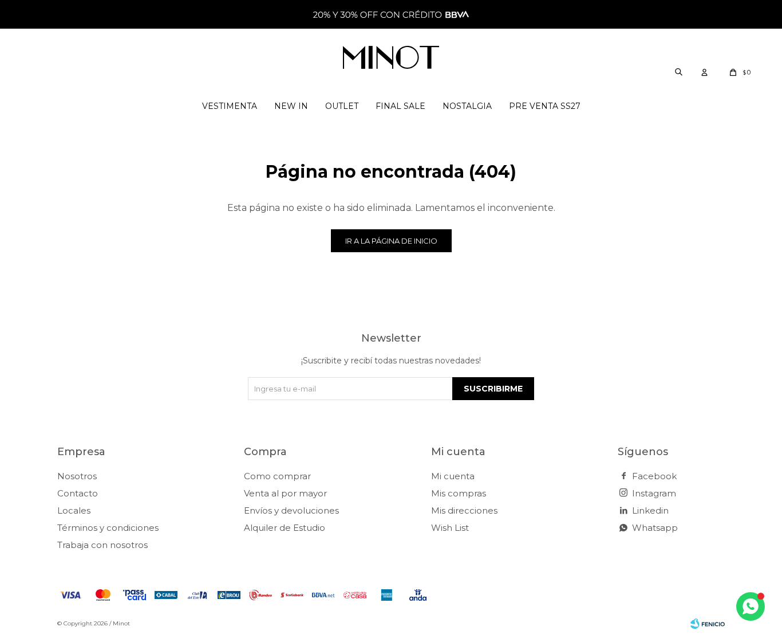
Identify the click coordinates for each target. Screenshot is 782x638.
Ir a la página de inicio (391, 240)
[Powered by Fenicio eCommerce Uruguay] (707, 623)
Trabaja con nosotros (102, 544)
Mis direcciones (464, 510)
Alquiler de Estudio (284, 527)
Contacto (77, 493)
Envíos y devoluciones (291, 510)
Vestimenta (229, 106)
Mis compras (458, 493)
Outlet (341, 106)
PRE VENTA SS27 (544, 106)
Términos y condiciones (108, 527)
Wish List (450, 527)
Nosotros (77, 476)
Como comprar (277, 476)
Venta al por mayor (285, 493)
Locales (73, 510)
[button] (678, 72)
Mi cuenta (453, 476)
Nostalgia (467, 106)
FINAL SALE (400, 106)
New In (291, 106)
